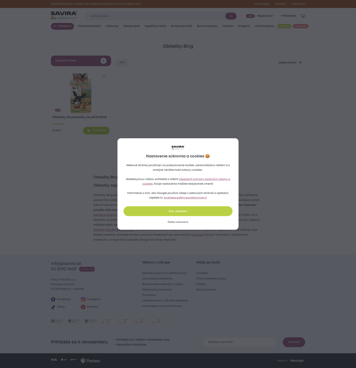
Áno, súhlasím (178, 211)
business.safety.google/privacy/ (185, 198)
